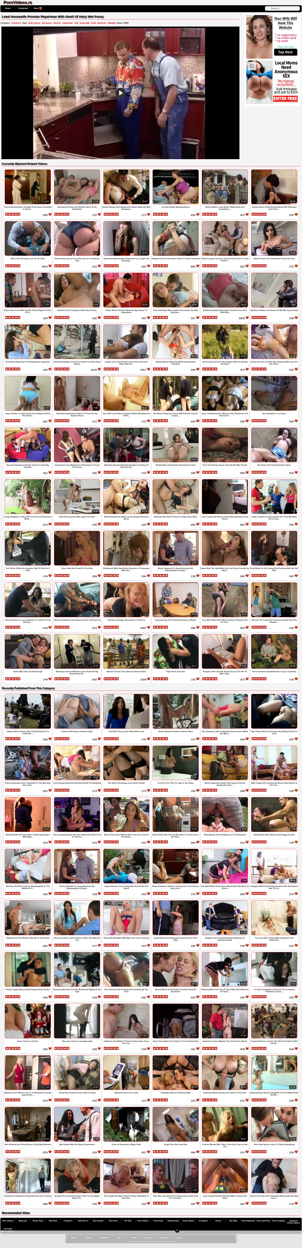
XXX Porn (53, 1221)
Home (8, 8)
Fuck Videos (188, 1221)
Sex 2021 (233, 1221)
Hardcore (16, 23)
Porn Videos (7, 1221)
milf (76, 23)
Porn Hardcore (248, 1221)
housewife (85, 23)
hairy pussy (34, 23)
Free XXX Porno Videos (8, 1230)
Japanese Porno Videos (293, 1222)
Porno (218, 1221)
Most (36, 8)
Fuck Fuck (158, 1221)
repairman (67, 23)
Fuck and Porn (263, 1221)
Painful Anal (173, 1221)
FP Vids (128, 1221)
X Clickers (203, 1221)
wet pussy (47, 23)
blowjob (112, 23)
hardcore (101, 23)
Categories (23, 8)
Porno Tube (38, 1221)
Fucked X (68, 1221)
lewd (93, 23)
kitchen (57, 23)
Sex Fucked (98, 1221)
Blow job (23, 1221)
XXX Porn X (83, 1221)
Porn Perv (113, 1221)
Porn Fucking (278, 1221)
